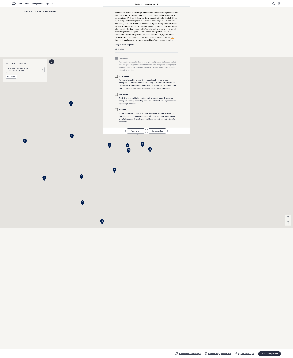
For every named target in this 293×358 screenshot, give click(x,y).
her (172, 37)
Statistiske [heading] (123, 94)
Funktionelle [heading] (124, 76)
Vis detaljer (119, 49)
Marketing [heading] (123, 110)
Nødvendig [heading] (123, 58)
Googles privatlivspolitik (124, 44)
